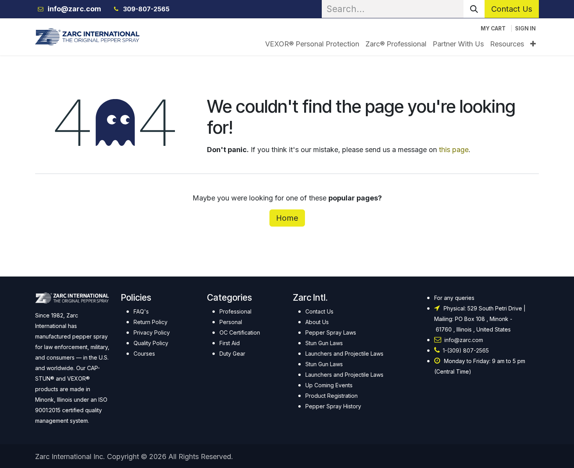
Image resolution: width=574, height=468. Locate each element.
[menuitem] (312, 43)
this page (454, 149)
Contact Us (511, 9)
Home (287, 218)
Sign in (525, 28)
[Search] (474, 9)
